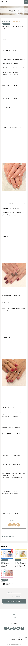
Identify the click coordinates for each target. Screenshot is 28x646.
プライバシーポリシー (22, 639)
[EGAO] (4, 2)
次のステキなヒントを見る (13, 596)
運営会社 (25, 637)
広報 (19, 637)
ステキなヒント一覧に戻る (14, 601)
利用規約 (13, 639)
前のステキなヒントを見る (14, 593)
